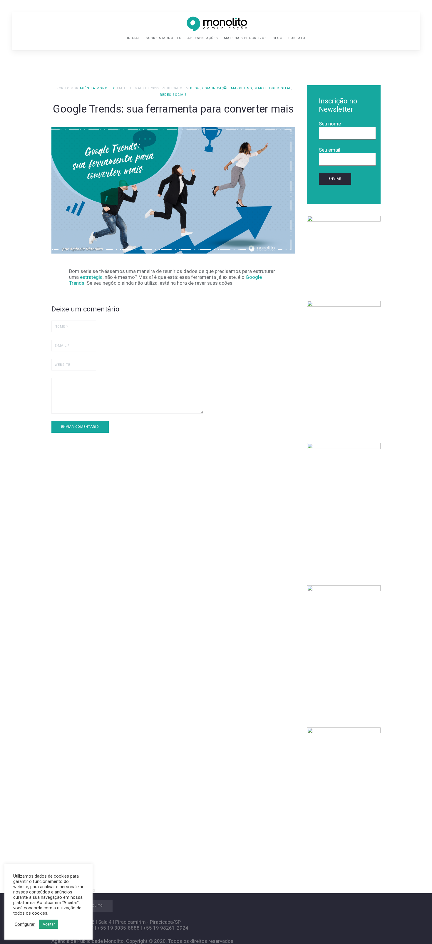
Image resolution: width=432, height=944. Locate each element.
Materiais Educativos (245, 38)
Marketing (241, 88)
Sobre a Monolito (164, 38)
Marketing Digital (272, 88)
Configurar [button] (25, 924)
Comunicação (215, 88)
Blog (277, 38)
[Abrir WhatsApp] (417, 929)
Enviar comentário (80, 427)
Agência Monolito (98, 88)
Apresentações (202, 38)
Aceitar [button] (49, 924)
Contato (296, 38)
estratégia (91, 277)
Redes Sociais (173, 95)
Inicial (133, 38)
